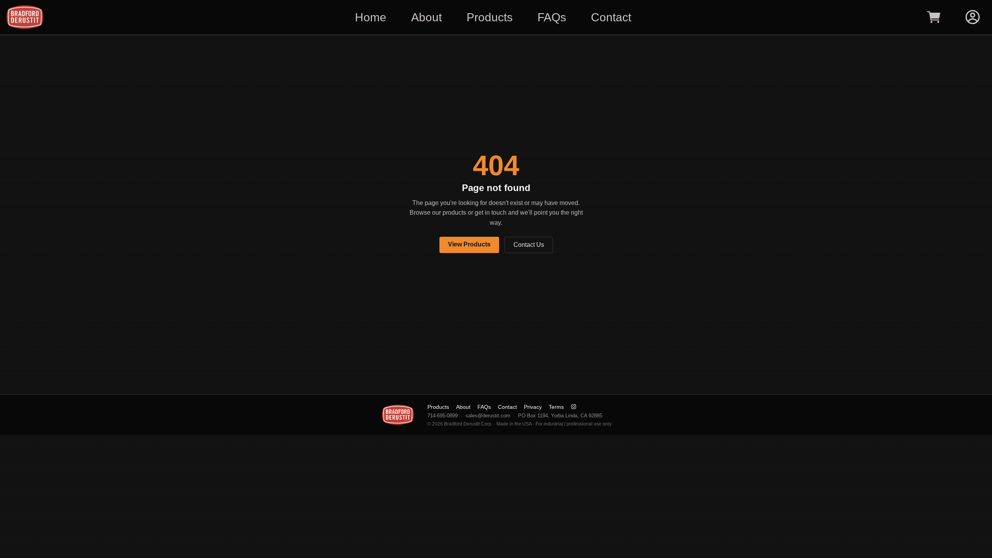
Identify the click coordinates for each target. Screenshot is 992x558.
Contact (507, 407)
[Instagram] (573, 406)
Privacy (533, 407)
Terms (556, 407)
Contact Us (528, 244)
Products (438, 407)
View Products (469, 244)
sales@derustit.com (487, 415)
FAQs (484, 407)
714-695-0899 (442, 415)
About (463, 407)
